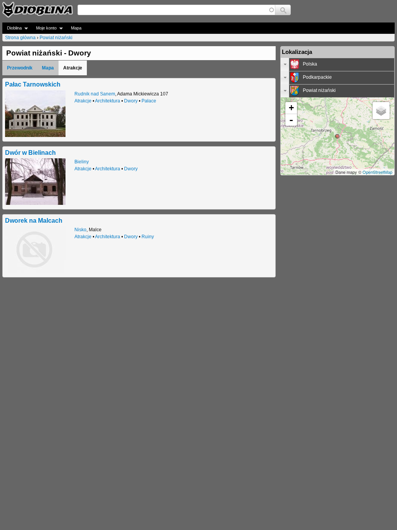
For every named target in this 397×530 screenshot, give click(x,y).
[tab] (337, 64)
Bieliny (81, 162)
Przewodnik (20, 68)
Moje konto (44, 28)
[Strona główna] (37, 10)
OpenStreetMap (377, 172)
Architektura (107, 101)
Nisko (80, 229)
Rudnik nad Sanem (94, 94)
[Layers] (381, 110)
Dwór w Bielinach (30, 152)
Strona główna (20, 37)
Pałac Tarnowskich (32, 84)
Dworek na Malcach (33, 220)
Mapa (76, 28)
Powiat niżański (56, 37)
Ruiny (148, 236)
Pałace (149, 101)
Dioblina (12, 28)
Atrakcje (82, 101)
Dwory (131, 101)
